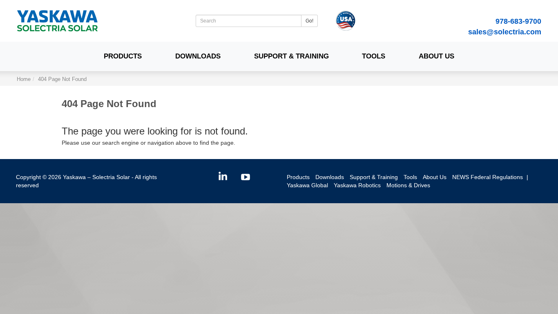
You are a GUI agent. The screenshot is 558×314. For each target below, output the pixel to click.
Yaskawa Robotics (357, 185)
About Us (436, 56)
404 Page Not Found (62, 79)
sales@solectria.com (504, 32)
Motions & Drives (408, 185)
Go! (309, 21)
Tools (373, 56)
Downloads (198, 56)
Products (123, 56)
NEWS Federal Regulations (487, 177)
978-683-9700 (518, 21)
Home (24, 79)
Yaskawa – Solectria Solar (96, 177)
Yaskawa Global (307, 185)
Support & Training (291, 56)
